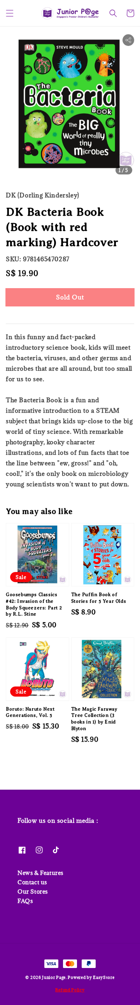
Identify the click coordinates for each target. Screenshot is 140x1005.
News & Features (40, 873)
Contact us (32, 882)
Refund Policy (69, 990)
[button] (9, 13)
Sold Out (70, 297)
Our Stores (33, 891)
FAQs (25, 901)
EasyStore (103, 977)
